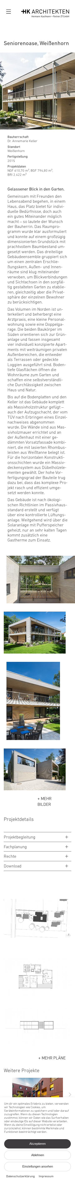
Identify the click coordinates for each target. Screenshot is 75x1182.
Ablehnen (37, 1155)
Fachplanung (15, 847)
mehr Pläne (54, 1058)
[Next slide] (70, 1094)
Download (12, 866)
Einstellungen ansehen (37, 1166)
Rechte (10, 857)
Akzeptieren (37, 1143)
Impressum (46, 1176)
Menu (9, 12)
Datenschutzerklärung (20, 1176)
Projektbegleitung (19, 837)
